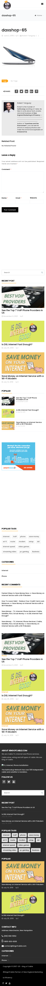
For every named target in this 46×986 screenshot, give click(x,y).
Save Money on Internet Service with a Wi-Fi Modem (23, 377)
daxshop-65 (14, 30)
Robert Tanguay (28, 36)
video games (24, 546)
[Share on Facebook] (16, 91)
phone (22, 536)
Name (5, 198)
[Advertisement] (23, 242)
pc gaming (24, 551)
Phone (4, 576)
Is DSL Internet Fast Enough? (17, 344)
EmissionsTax (22, 132)
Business (35, 551)
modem (22, 541)
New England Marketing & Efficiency (28, 114)
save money (34, 536)
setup (31, 541)
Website (33, 198)
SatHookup (21, 109)
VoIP (15, 536)
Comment (6, 169)
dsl (38, 541)
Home (39, 15)
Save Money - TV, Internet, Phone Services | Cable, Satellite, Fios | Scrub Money (22, 612)
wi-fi (5, 541)
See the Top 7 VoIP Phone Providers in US (22, 311)
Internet (6, 536)
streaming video (9, 551)
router (12, 541)
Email (19, 198)
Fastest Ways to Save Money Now (15, 593)
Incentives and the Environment (28, 124)
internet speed (9, 546)
